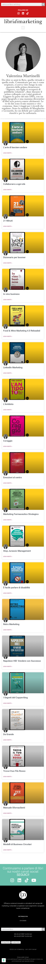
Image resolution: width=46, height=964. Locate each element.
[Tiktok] (27, 13)
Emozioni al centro (12, 477)
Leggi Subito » (7, 153)
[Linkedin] (23, 13)
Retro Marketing (11, 624)
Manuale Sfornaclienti (14, 807)
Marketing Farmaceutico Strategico (21, 514)
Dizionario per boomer (14, 257)
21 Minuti (8, 220)
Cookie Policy (16, 942)
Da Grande (8, 734)
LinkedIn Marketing (12, 367)
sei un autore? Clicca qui (23, 934)
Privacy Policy (6, 942)
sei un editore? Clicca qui (23, 936)
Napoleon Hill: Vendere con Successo (22, 661)
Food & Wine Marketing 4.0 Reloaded (21, 330)
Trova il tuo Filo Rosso (14, 771)
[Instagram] (19, 13)
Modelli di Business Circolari (17, 844)
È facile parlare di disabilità (16, 587)
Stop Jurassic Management (17, 551)
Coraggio (7, 441)
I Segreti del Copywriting (15, 697)
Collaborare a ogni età (14, 184)
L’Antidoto (8, 404)
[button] (23, 27)
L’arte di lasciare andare (15, 147)
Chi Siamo (23, 920)
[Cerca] (43, 4)
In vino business (11, 294)
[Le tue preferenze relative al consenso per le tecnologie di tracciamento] (4, 960)
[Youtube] (33, 880)
